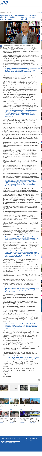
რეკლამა (18, 438)
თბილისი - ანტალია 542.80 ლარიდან (4, 406)
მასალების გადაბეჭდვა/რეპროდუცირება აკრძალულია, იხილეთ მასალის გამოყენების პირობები (10, 442)
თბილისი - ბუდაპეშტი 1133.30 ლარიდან (24, 406)
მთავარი (2, 438)
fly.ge (1, 409)
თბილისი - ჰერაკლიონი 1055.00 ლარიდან (14, 406)
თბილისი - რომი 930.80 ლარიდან (34, 406)
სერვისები (14, 438)
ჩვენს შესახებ (8, 438)
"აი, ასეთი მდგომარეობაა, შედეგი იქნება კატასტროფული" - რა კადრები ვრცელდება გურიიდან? (14, 420)
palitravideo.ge (2, 422)
